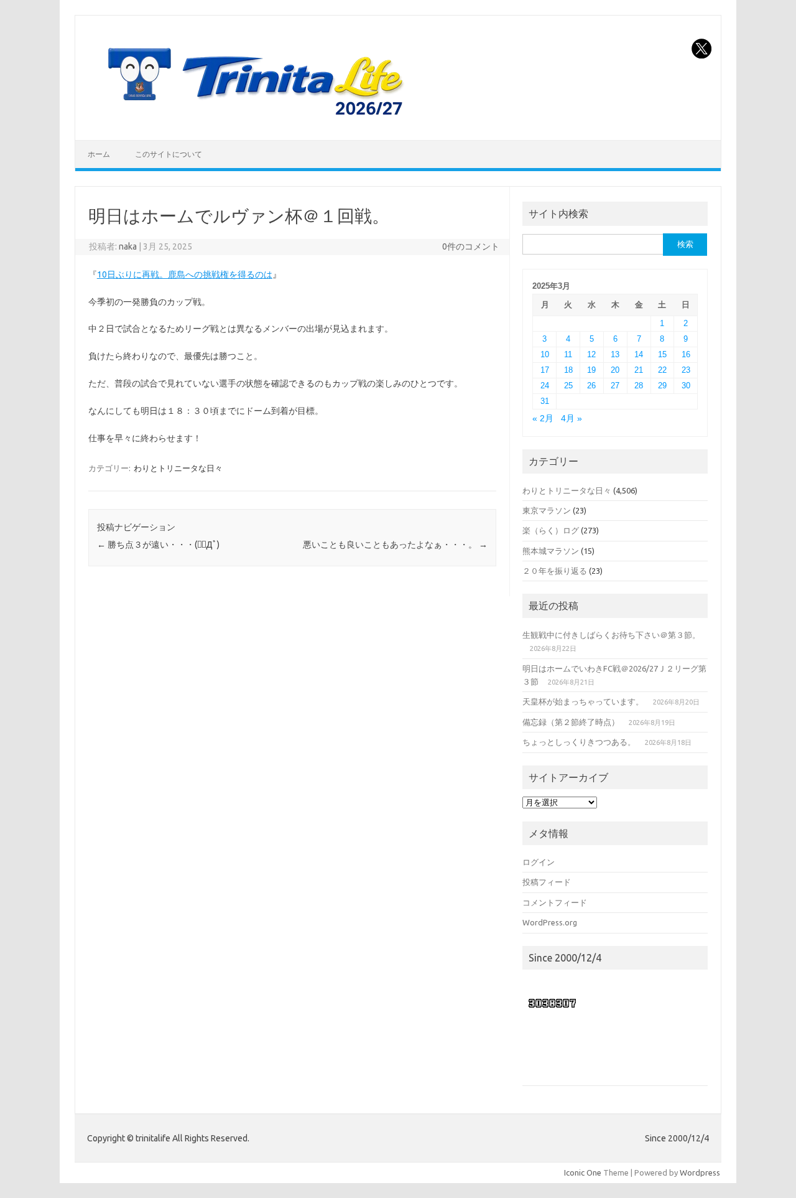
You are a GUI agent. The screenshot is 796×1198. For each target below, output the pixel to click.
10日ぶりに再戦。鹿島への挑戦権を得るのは (184, 274)
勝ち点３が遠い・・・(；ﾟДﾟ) (158, 545)
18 (568, 370)
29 (662, 385)
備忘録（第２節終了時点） (570, 722)
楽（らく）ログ (550, 530)
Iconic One (582, 1172)
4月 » (571, 418)
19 (591, 370)
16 (686, 354)
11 (568, 354)
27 (615, 385)
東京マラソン (546, 510)
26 (591, 385)
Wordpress (700, 1172)
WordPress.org (549, 922)
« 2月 (542, 418)
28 (638, 385)
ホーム (99, 154)
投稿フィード (546, 881)
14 (638, 354)
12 (591, 354)
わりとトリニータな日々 (178, 468)
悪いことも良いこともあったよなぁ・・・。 (395, 545)
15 (662, 354)
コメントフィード (554, 902)
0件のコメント (470, 246)
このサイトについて (168, 154)
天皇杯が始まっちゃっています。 (583, 701)
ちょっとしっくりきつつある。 (579, 741)
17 (544, 370)
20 (615, 370)
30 (686, 385)
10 (544, 354)
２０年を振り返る (554, 570)
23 (686, 370)
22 (662, 370)
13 (615, 354)
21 (638, 370)
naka (128, 246)
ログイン (538, 862)
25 (568, 385)
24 (544, 385)
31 (544, 401)
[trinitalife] (253, 119)
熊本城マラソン (550, 550)
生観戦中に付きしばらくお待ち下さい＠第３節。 (611, 634)
